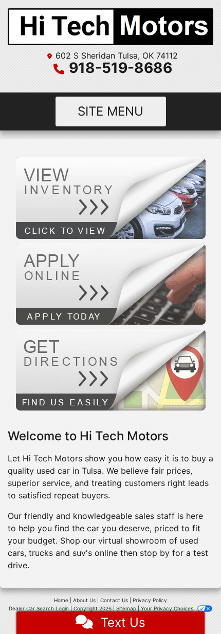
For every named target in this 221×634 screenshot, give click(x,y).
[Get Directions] (111, 369)
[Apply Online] (111, 283)
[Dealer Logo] (110, 26)
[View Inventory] (111, 197)
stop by (155, 553)
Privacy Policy (150, 600)
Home (61, 600)
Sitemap (126, 608)
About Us (84, 600)
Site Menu (110, 111)
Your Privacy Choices (168, 608)
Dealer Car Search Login (39, 608)
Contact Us (114, 600)
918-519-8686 (120, 68)
